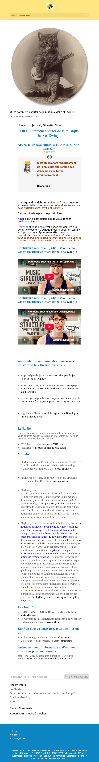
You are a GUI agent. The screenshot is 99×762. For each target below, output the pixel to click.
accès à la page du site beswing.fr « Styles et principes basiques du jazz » (50, 399)
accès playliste (63, 468)
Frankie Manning (20, 697)
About (13, 701)
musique (33, 116)
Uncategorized (18, 738)
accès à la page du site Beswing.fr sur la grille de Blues (49, 414)
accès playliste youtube (51, 503)
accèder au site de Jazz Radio (51, 447)
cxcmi (15, 116)
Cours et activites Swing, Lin (76, 677)
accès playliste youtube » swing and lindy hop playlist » (49, 598)
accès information (60, 637)
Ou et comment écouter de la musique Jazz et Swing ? (42, 112)
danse (14, 731)
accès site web (28, 615)
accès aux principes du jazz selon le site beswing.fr (48, 376)
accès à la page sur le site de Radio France (49, 658)
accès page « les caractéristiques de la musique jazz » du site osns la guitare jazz (50, 388)
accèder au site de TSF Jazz (48, 444)
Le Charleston (18, 689)
